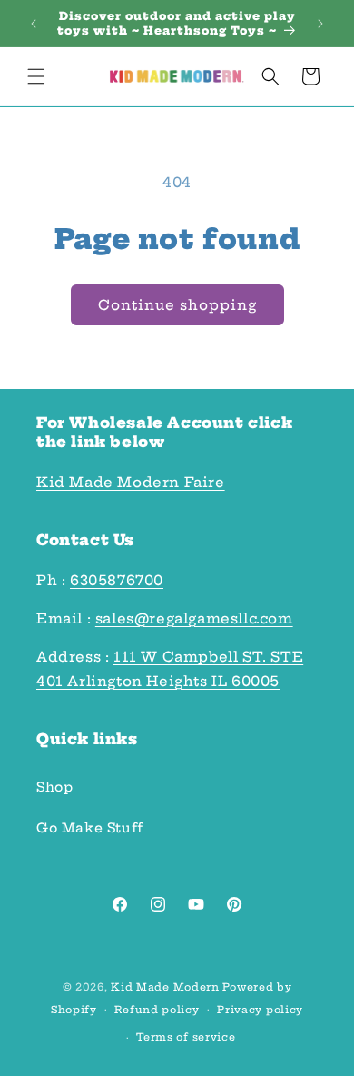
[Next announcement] (320, 24)
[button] (36, 76)
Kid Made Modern (165, 987)
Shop (54, 787)
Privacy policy (260, 1009)
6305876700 (116, 580)
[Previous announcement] (34, 24)
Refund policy (156, 1009)
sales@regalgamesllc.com (194, 618)
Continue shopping (177, 305)
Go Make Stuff (89, 828)
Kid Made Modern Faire (130, 482)
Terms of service (185, 1037)
